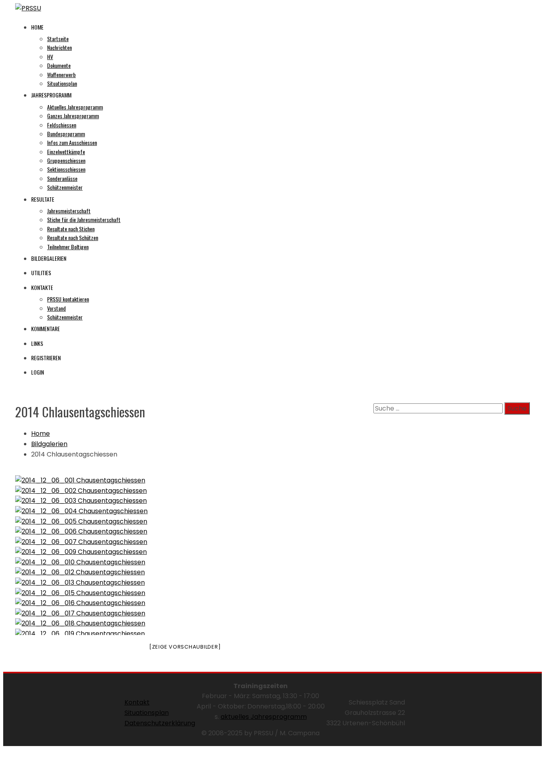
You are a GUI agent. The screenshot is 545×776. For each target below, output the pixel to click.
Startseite (58, 38)
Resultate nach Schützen (72, 237)
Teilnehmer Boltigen (68, 246)
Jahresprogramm (51, 95)
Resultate (42, 199)
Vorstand (56, 308)
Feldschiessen (61, 125)
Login (37, 372)
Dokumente (59, 65)
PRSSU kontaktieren (68, 299)
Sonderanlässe (62, 178)
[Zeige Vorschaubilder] (185, 647)
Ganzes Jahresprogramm (73, 115)
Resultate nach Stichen (71, 228)
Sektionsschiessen (66, 169)
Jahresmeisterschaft (69, 210)
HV (50, 56)
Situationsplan (62, 83)
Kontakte (42, 287)
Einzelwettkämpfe (66, 151)
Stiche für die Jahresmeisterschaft (83, 219)
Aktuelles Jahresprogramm (75, 107)
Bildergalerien (48, 258)
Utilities (41, 272)
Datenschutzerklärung (159, 723)
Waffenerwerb (61, 74)
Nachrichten (59, 47)
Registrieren (46, 357)
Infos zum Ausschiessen (72, 142)
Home (37, 27)
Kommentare (45, 328)
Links (37, 343)
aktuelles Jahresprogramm (264, 716)
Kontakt (137, 702)
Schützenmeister (65, 187)
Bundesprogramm (66, 133)
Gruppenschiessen (66, 160)
